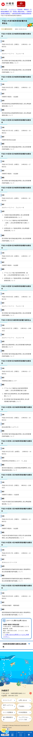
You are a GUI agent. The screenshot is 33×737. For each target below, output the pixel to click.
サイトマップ (7, 700)
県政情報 (20, 9)
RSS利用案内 (23, 712)
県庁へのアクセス (8, 706)
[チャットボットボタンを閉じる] (7, 729)
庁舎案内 (21, 706)
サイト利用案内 (8, 712)
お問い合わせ (23, 700)
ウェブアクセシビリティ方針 (23, 718)
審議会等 (26, 9)
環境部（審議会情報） (19, 11)
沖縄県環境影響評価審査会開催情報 (21, 13)
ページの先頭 (29, 732)
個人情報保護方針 (8, 718)
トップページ (12, 9)
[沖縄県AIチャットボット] (5, 732)
